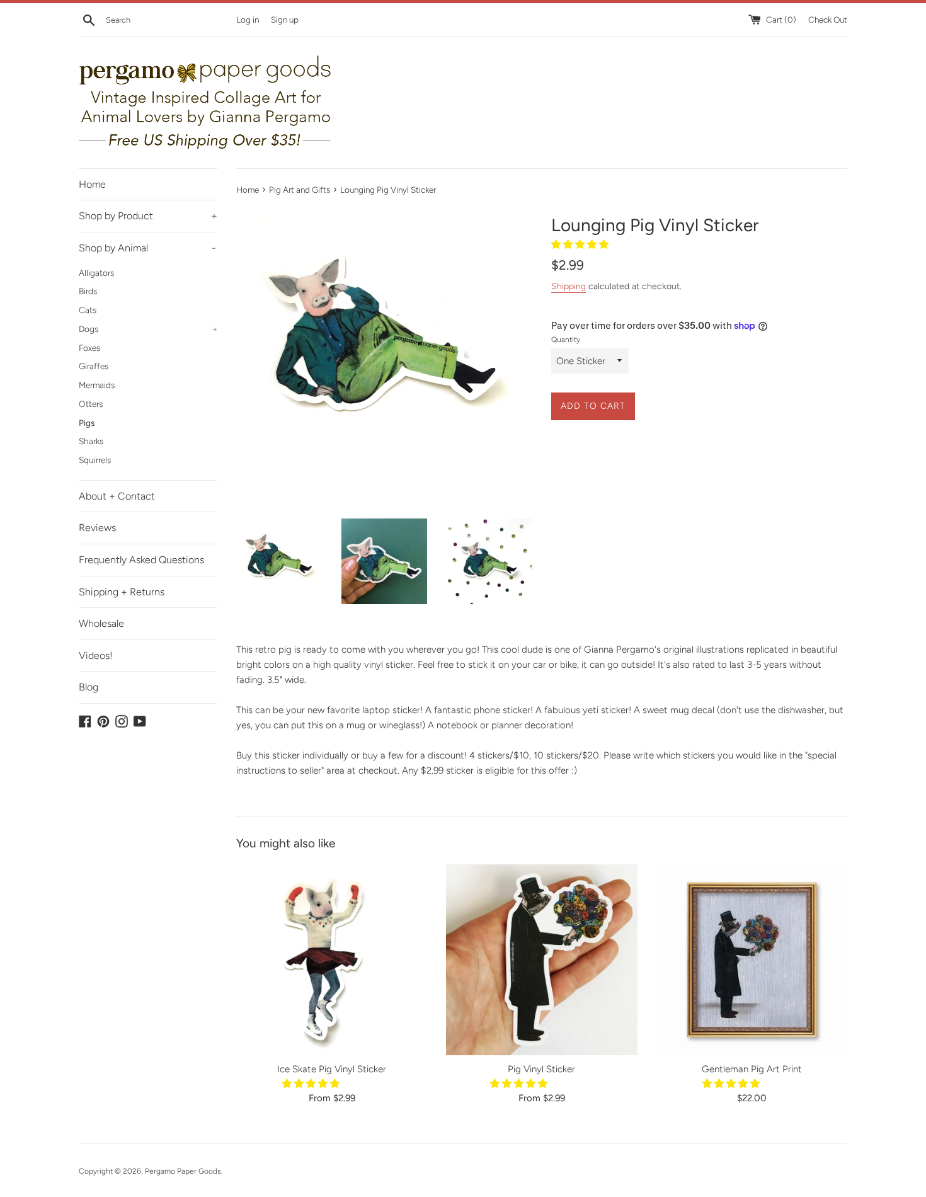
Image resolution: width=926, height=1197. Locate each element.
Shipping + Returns (121, 592)
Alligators (96, 273)
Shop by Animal (147, 248)
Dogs (148, 329)
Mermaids (97, 385)
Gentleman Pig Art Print (752, 1069)
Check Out (827, 19)
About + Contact (117, 496)
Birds (88, 291)
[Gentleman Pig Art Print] (751, 959)
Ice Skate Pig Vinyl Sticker (331, 1069)
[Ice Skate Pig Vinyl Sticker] (331, 959)
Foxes (89, 348)
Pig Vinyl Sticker (541, 1069)
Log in (247, 19)
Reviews (97, 528)
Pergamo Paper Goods (183, 1171)
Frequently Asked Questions (141, 560)
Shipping (568, 286)
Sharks (91, 441)
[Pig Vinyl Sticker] (541, 959)
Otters (91, 404)
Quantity (565, 339)
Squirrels (95, 460)
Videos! (96, 656)
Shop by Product (148, 216)
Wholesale (101, 623)
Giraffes (93, 366)
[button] (581, 244)
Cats (87, 310)
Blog (88, 687)
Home (92, 184)
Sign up (285, 19)
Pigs (86, 423)
